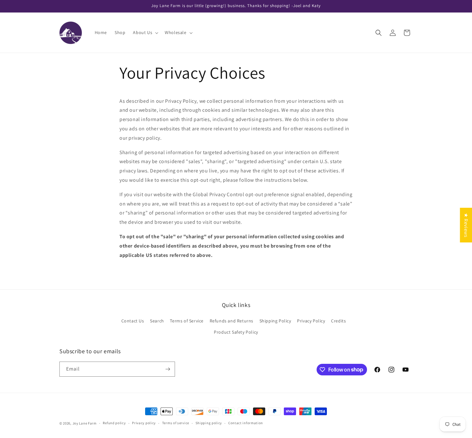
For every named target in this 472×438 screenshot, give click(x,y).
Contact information (245, 423)
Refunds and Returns (231, 321)
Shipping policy (209, 423)
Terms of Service (187, 321)
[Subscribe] (168, 369)
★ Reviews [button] (466, 225)
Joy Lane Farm (85, 423)
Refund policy (114, 423)
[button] (145, 32)
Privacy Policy (311, 321)
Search (157, 321)
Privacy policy (144, 423)
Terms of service (175, 423)
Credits (338, 321)
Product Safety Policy (236, 332)
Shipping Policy (275, 321)
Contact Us (132, 321)
